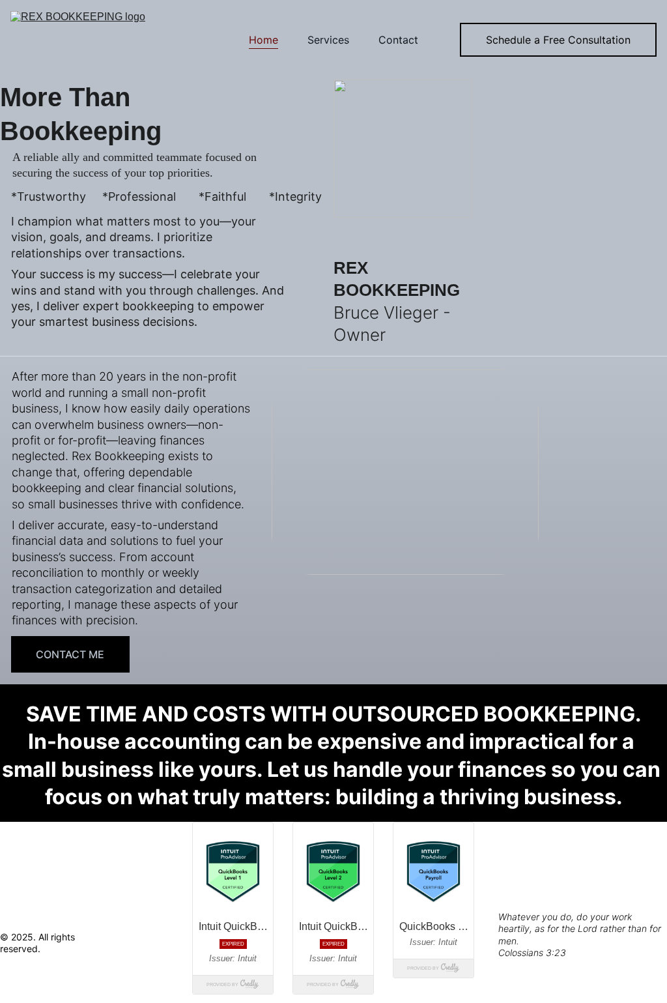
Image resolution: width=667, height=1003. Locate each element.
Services (328, 39)
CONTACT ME (70, 654)
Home (263, 39)
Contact (398, 39)
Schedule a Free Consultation (558, 39)
